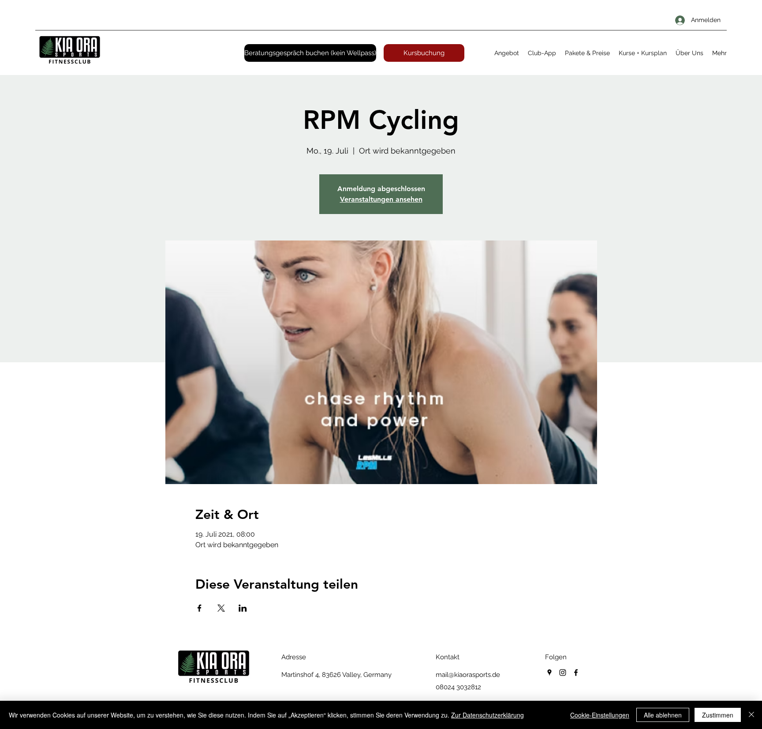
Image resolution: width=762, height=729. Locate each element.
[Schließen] (751, 715)
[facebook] (576, 672)
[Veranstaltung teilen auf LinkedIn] (243, 608)
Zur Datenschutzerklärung (487, 714)
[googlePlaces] (549, 672)
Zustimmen (717, 714)
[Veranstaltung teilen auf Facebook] (199, 608)
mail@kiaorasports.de (468, 675)
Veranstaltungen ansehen (381, 199)
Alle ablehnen (663, 714)
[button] (506, 53)
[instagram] (562, 672)
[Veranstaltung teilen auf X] (221, 608)
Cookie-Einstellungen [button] (599, 714)
